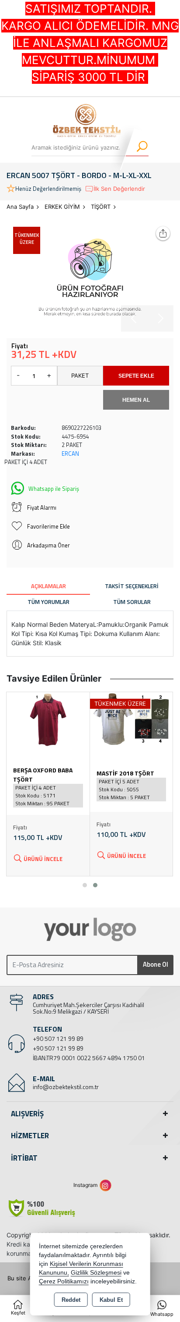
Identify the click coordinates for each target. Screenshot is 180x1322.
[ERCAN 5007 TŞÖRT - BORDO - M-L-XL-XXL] (90, 276)
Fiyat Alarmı (41, 507)
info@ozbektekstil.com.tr (66, 1086)
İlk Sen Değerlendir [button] (119, 188)
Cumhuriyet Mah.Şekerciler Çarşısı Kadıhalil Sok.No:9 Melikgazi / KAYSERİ (88, 1008)
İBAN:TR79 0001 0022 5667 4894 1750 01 (89, 1057)
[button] (85, 885)
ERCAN (70, 453)
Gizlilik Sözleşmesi (96, 1272)
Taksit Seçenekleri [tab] (132, 586)
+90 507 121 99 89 (58, 1038)
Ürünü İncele (43, 858)
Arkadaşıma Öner (48, 545)
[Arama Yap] (137, 147)
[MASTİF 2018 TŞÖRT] (131, 719)
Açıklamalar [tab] (48, 586)
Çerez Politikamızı (64, 1281)
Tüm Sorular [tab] (132, 601)
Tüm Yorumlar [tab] (48, 601)
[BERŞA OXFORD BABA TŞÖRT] (48, 719)
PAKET (80, 375)
